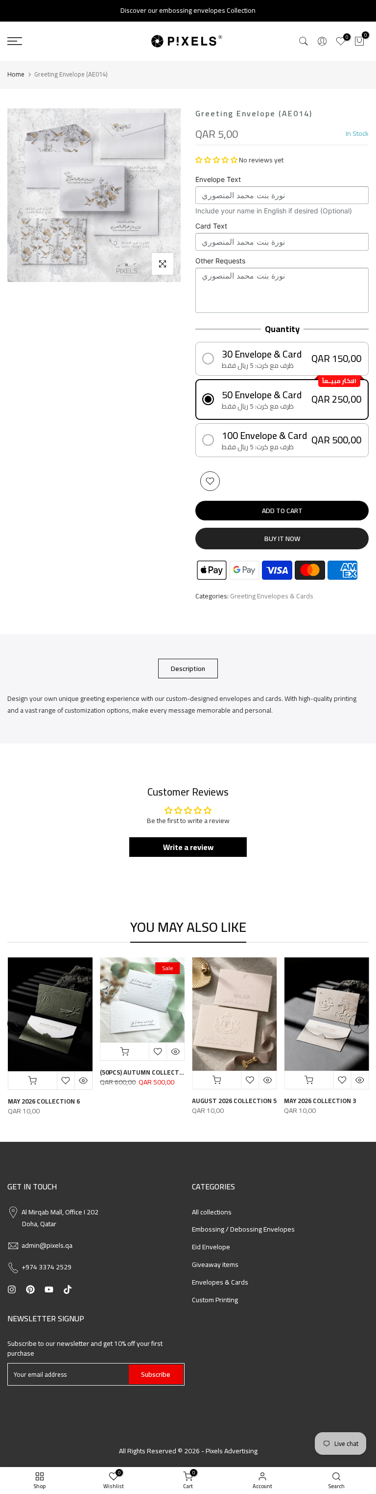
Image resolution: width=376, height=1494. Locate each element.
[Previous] (17, 1023)
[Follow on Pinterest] (30, 1289)
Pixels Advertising (232, 1450)
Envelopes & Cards (220, 1282)
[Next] (359, 1023)
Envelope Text (218, 179)
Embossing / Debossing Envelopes (243, 1229)
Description (188, 668)
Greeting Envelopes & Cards (271, 596)
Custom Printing (215, 1299)
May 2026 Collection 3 (320, 1101)
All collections (212, 1212)
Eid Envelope (211, 1246)
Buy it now (282, 538)
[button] (216, 160)
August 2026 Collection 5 (234, 1101)
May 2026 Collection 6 (43, 1101)
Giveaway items (215, 1264)
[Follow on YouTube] (49, 1289)
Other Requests (220, 261)
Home (15, 74)
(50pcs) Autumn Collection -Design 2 (160, 1073)
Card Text (211, 226)
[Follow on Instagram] (11, 1289)
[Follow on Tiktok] (67, 1289)
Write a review (188, 847)
